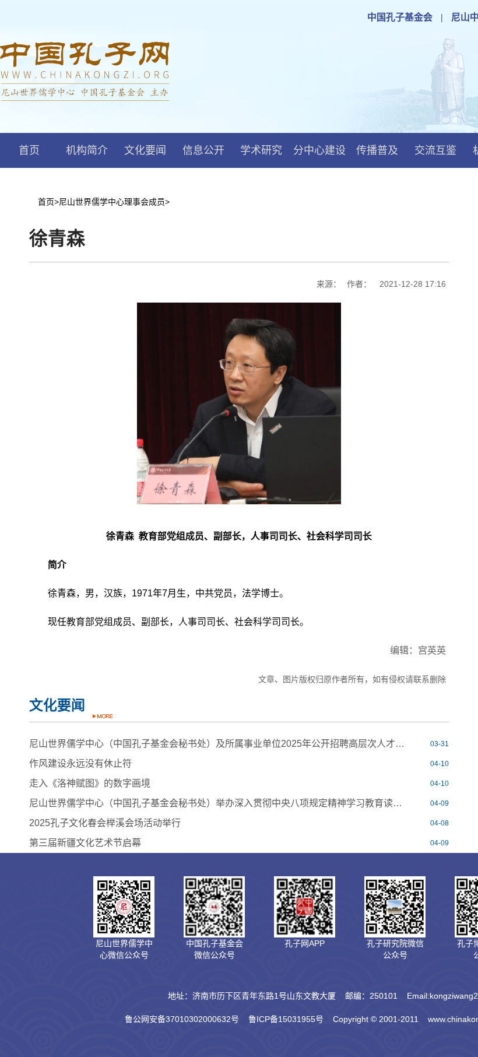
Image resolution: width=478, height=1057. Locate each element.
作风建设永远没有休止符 (80, 763)
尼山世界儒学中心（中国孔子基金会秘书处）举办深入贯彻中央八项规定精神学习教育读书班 (218, 803)
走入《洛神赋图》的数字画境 (89, 783)
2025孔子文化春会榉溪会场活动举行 (105, 823)
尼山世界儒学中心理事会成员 (112, 201)
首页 (29, 150)
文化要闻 (145, 150)
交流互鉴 (435, 150)
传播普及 (377, 150)
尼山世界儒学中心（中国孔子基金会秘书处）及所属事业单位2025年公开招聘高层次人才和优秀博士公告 (218, 744)
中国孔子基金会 (400, 17)
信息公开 (203, 150)
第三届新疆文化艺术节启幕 (85, 843)
